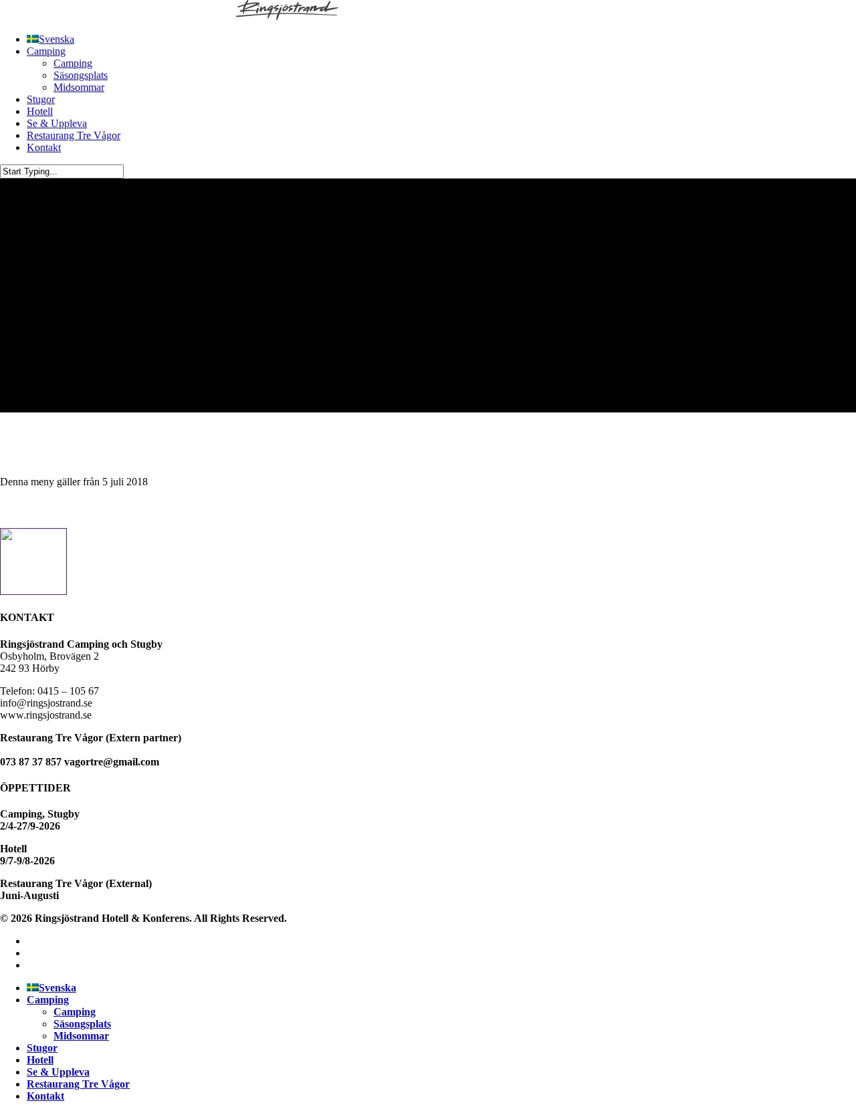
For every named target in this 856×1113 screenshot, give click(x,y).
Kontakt (45, 1096)
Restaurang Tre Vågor (78, 1084)
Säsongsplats (82, 1023)
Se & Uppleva (58, 1072)
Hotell (40, 1060)
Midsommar (81, 1035)
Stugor (42, 1048)
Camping (48, 999)
